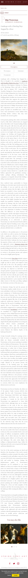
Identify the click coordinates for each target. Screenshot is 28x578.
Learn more (20, 572)
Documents (7, 75)
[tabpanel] (14, 50)
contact (6, 12)
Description (14, 67)
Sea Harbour (13, 309)
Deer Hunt (15, 258)
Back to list (4, 8)
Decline (9, 575)
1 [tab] (14, 63)
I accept (15, 575)
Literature (21, 71)
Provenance (7, 71)
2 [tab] (14, 546)
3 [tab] (16, 546)
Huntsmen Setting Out (21, 244)
